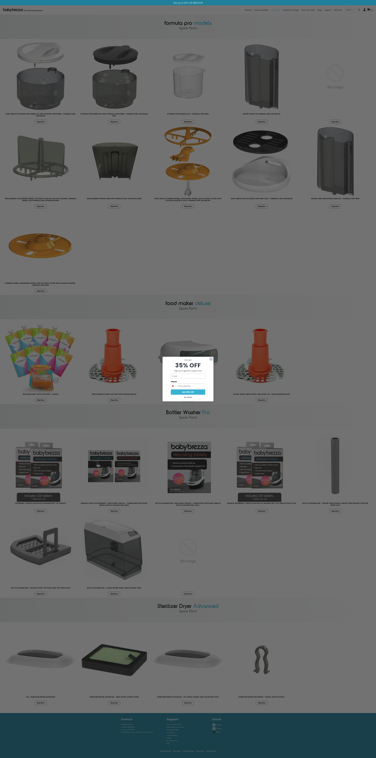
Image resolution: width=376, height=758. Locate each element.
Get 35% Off (188, 392)
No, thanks (188, 397)
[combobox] (174, 386)
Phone (174, 381)
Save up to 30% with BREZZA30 (188, 2)
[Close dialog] (211, 359)
